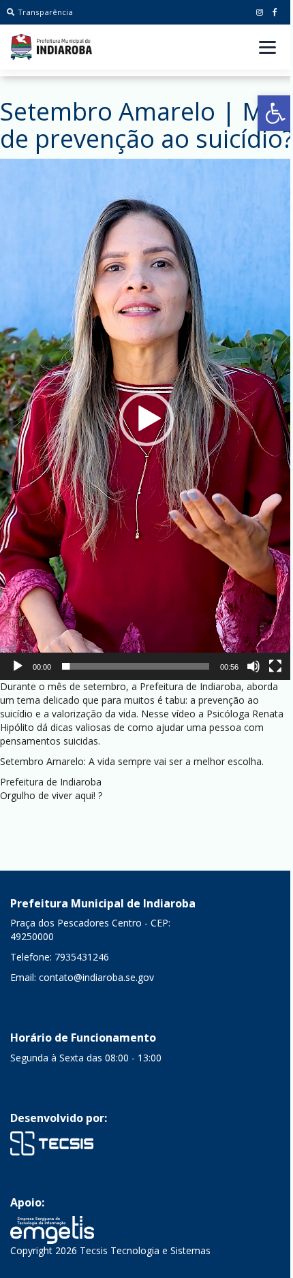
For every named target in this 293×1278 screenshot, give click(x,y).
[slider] (135, 666)
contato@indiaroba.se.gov (96, 977)
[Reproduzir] (18, 666)
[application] (146, 419)
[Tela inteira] (275, 666)
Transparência (45, 12)
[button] (275, 113)
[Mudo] (253, 666)
